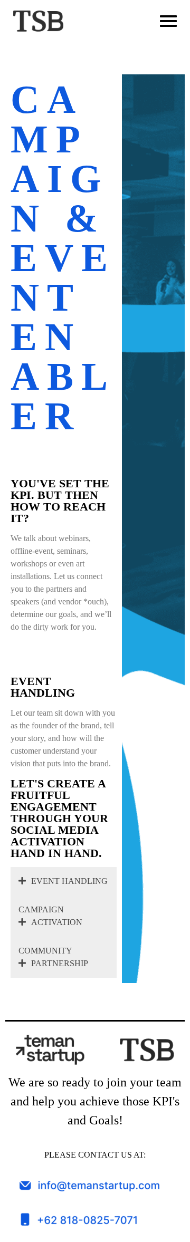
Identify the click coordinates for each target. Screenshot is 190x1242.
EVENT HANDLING (69, 881)
